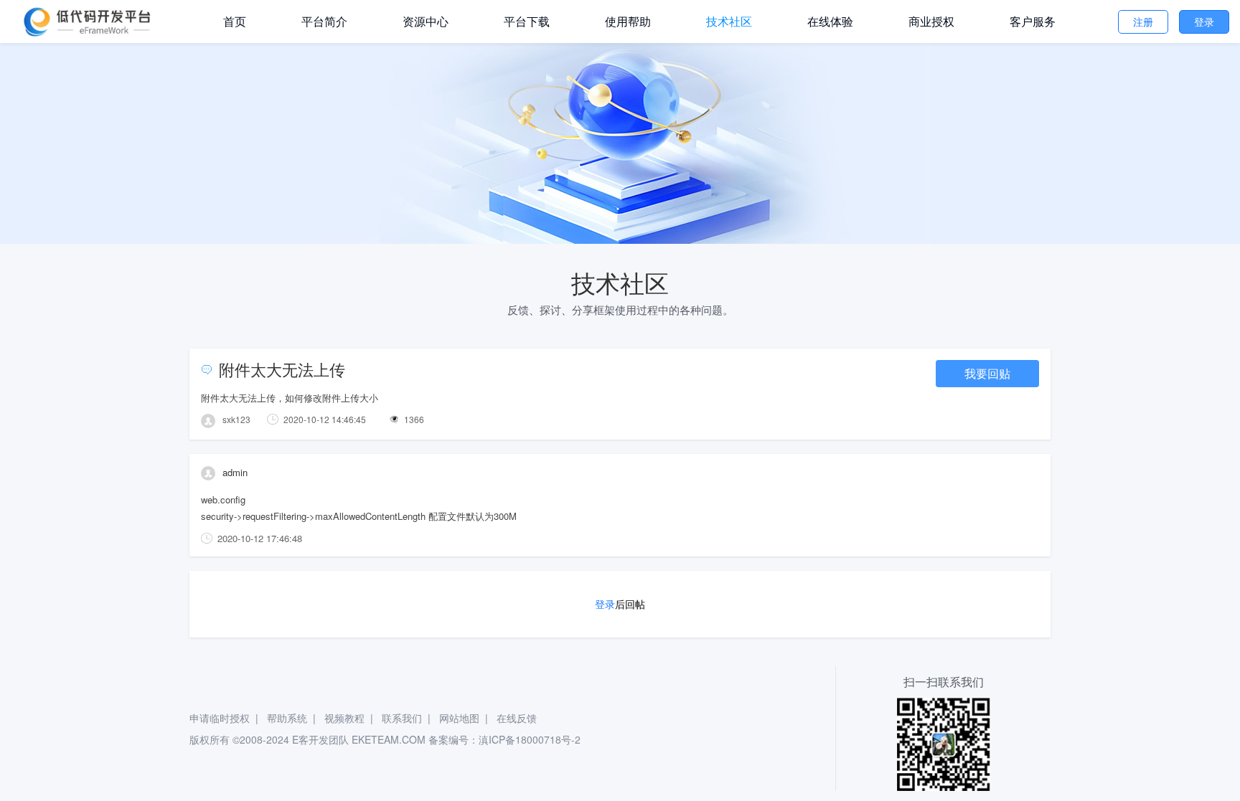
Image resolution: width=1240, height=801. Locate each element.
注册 (1143, 21)
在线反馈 (517, 718)
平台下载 (527, 21)
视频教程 (344, 718)
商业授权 (931, 21)
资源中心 (425, 21)
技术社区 (729, 21)
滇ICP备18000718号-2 (530, 739)
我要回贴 (987, 373)
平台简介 (324, 21)
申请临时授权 (219, 718)
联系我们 (402, 718)
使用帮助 (628, 21)
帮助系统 (287, 718)
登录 (1204, 21)
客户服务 (1033, 21)
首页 (234, 21)
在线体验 (830, 21)
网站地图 (459, 718)
